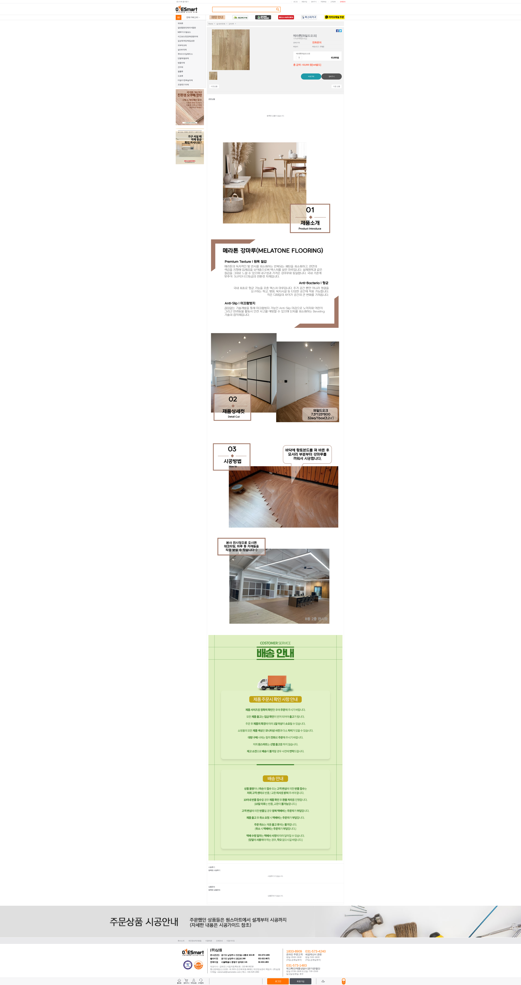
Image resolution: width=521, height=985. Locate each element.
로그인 (295, 1)
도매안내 (342, 1)
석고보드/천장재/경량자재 (188, 36)
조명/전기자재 (183, 84)
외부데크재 (182, 45)
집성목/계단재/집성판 (186, 41)
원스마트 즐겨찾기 (182, 1)
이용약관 (208, 941)
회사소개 (181, 941)
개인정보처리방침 (194, 941)
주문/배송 (323, 1)
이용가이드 (231, 941)
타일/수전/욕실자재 (185, 80)
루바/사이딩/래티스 (185, 54)
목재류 (180, 23)
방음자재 (181, 63)
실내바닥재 (182, 50)
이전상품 (214, 86)
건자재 (180, 67)
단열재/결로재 (183, 58)
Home (210, 24)
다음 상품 (336, 86)
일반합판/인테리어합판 (187, 28)
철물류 (180, 71)
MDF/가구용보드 (184, 32)
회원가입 (304, 1)
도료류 (180, 76)
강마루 (231, 24)
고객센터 (333, 1)
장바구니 (314, 1)
